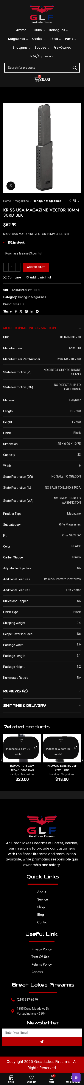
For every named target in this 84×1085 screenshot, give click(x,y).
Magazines (22, 200)
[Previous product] (70, 201)
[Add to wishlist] (21, 740)
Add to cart (36, 267)
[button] (36, 748)
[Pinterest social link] (26, 311)
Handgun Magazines (47, 200)
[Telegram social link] (37, 311)
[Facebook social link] (16, 311)
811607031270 (70, 337)
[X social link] (21, 311)
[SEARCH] (75, 68)
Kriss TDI (18, 304)
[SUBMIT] (42, 1041)
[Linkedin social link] (31, 311)
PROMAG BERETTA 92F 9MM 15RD (62, 768)
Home (7, 200)
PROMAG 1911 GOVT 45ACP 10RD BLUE (22, 768)
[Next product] (78, 201)
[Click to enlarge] (10, 186)
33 (79, 454)
